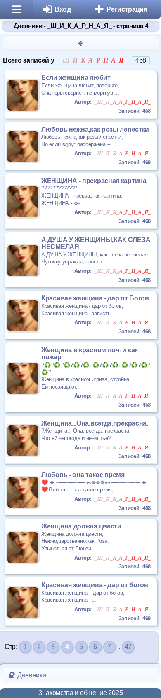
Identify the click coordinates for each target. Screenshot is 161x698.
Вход (62, 9)
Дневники (31, 675)
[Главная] (16, 9)
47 (128, 646)
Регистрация (127, 9)
